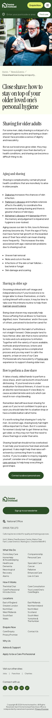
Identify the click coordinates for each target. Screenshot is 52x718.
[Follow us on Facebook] (5, 688)
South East (8, 615)
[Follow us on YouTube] (21, 688)
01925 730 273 (10, 527)
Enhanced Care (35, 573)
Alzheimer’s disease (15, 215)
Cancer (31, 566)
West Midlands (9, 612)
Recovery (7, 573)
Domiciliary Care (10, 554)
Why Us (7, 640)
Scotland (32, 612)
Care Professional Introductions (11, 591)
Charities (28, 674)
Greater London (10, 606)
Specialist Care (35, 563)
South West (33, 615)
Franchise (16, 674)
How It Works (9, 582)
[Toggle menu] (47, 5)
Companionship (35, 554)
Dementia (7, 566)
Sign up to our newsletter (26, 510)
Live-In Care (33, 576)
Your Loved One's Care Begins (36, 591)
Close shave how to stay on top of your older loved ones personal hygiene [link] (19, 75)
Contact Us (33, 631)
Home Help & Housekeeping (10, 558)
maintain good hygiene (14, 306)
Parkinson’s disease (15, 201)
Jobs (5, 674)
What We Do (9, 549)
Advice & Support (12, 647)
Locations (8, 598)
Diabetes (10, 194)
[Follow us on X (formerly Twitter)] (27, 688)
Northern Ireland (35, 606)
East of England (10, 602)
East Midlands (34, 602)
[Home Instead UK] (10, 499)
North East (7, 609)
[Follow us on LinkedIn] (10, 688)
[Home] (9, 5)
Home (5, 71)
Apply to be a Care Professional (19, 654)
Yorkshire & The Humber (33, 619)
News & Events (17, 71)
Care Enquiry (8, 631)
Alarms (6, 576)
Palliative (32, 569)
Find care (44, 14)
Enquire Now (35, 5)
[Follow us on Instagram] (16, 688)
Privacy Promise (10, 635)
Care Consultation (36, 586)
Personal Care (34, 557)
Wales (5, 618)
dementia (35, 215)
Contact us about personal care (26, 475)
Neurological (9, 569)
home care (42, 358)
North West (33, 609)
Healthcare (8, 563)
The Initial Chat (9, 586)
